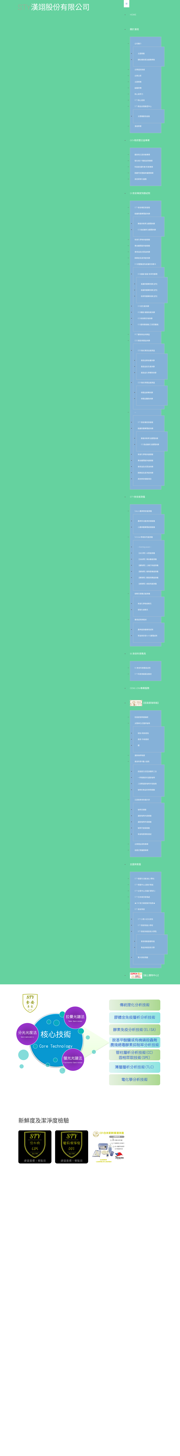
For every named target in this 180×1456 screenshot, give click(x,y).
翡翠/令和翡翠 (143, 739)
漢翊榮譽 (138, 126)
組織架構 (138, 88)
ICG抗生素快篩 (143, 306)
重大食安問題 (143, 957)
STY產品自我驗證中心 (143, 106)
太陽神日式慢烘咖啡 (142, 723)
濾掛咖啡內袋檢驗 (144, 816)
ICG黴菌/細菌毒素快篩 (146, 312)
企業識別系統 (140, 70)
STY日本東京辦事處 (142, 897)
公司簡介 (138, 44)
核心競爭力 (139, 94)
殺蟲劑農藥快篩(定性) (149, 284)
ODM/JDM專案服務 (139, 688)
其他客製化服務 (141, 179)
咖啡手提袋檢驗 (144, 828)
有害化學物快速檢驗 (142, 240)
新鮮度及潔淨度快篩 (142, 258)
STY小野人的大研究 (145, 919)
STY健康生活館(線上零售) (145, 879)
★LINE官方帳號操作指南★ (145, 903)
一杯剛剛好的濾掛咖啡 (146, 778)
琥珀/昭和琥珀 (143, 733)
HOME (133, 14)
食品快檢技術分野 (148, 947)
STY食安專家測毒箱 (142, 208)
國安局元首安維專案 (142, 155)
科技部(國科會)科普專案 (144, 167)
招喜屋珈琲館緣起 (141, 717)
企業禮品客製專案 (141, 844)
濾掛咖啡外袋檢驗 (144, 822)
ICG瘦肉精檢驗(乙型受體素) (148, 325)
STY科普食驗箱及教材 (143, 674)
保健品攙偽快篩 (147, 399)
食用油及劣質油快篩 (142, 252)
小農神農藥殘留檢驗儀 (146, 527)
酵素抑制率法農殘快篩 (146, 224)
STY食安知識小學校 (145, 925)
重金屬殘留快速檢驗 (142, 246)
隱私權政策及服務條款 (146, 60)
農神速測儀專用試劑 (145, 630)
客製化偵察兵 (143, 610)
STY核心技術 (140, 100)
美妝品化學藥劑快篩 (148, 373)
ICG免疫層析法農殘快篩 (147, 230)
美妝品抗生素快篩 (148, 367)
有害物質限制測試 (144, 834)
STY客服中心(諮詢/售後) (144, 885)
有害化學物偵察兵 (144, 604)
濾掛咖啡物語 (140, 755)
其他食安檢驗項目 (144, 479)
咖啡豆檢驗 (142, 810)
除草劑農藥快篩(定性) (149, 296)
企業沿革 (138, 76)
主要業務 (141, 54)
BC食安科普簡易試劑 (142, 668)
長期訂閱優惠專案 (141, 850)
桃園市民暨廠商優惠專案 (144, 173)
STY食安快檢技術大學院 (147, 931)
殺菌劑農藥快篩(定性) (149, 290)
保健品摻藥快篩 (147, 392)
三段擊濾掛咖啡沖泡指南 (147, 784)
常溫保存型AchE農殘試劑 (147, 636)
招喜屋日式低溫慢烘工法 (147, 771)
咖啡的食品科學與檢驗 (146, 790)
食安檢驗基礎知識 (148, 941)
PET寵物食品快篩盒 (142, 334)
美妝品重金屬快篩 (148, 360)
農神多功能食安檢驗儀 (146, 521)
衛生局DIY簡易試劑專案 (144, 161)
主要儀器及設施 (144, 116)
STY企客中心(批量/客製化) (145, 891)
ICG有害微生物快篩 (145, 318)
